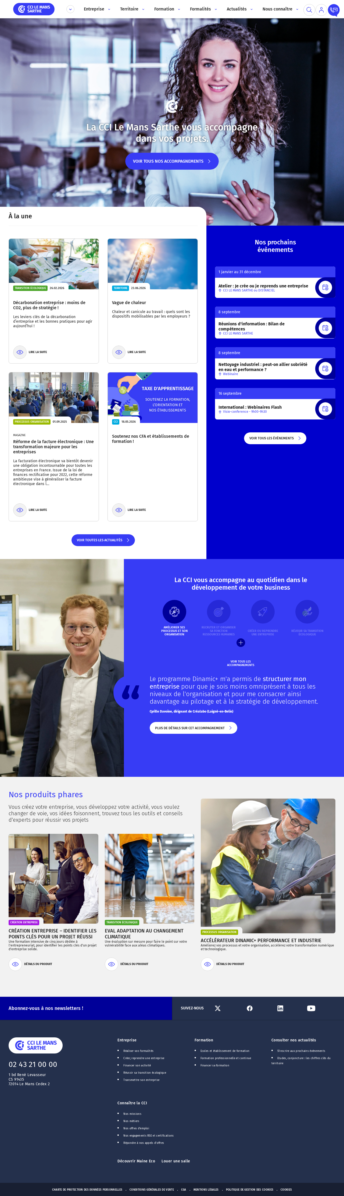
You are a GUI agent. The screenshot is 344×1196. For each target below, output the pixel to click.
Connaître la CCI (132, 1103)
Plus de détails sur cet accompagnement (189, 730)
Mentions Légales (206, 1189)
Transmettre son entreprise (141, 1080)
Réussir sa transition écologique (144, 1072)
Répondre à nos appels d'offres (143, 1143)
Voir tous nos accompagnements (168, 164)
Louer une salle (176, 1161)
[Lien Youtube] (320, 1008)
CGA (183, 1189)
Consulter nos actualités (293, 1040)
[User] (321, 10)
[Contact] (334, 10)
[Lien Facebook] (258, 1008)
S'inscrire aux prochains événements (301, 1051)
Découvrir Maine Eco (136, 1161)
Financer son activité (137, 1065)
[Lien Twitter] (227, 1008)
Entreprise (127, 1040)
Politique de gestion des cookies (250, 1189)
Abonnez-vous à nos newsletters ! (46, 1008)
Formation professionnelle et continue (225, 1058)
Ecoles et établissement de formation (225, 1051)
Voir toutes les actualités (99, 542)
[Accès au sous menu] (108, 9)
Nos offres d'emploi (136, 1128)
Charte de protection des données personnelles (87, 1189)
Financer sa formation (214, 1065)
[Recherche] (309, 10)
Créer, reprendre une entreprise (143, 1058)
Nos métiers (131, 1121)
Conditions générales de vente (152, 1189)
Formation (204, 1040)
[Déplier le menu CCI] (70, 9)
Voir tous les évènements (271, 440)
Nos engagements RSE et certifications (148, 1135)
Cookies (286, 1189)
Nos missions (132, 1114)
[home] (33, 8)
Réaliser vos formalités (138, 1051)
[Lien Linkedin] (289, 1008)
